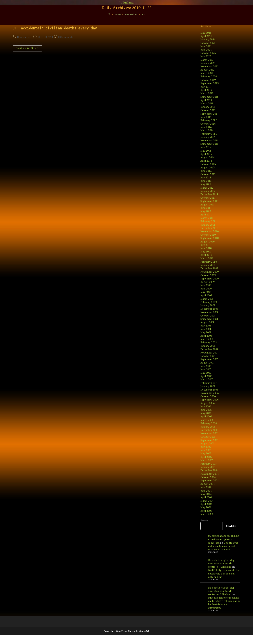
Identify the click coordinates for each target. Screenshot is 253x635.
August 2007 (207, 362)
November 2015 (209, 140)
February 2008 (208, 342)
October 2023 (208, 53)
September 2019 (209, 83)
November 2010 (209, 231)
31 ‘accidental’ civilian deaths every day (55, 28)
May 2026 (205, 32)
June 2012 (206, 180)
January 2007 (207, 386)
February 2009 (208, 302)
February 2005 (208, 463)
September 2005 (209, 440)
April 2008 (206, 335)
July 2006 (205, 406)
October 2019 (208, 80)
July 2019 (205, 86)
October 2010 (208, 234)
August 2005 (207, 443)
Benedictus (24, 37)
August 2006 (207, 403)
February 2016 (208, 133)
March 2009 (207, 298)
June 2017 (206, 117)
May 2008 (205, 332)
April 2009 (206, 295)
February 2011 (208, 221)
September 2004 (209, 480)
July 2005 (205, 446)
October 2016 (208, 123)
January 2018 (207, 106)
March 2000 (207, 514)
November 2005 (209, 433)
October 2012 (208, 174)
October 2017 (208, 110)
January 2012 (207, 191)
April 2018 (206, 100)
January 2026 (207, 39)
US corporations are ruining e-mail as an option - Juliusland (223, 539)
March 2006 (207, 420)
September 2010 (209, 238)
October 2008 (208, 315)
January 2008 (207, 345)
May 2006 (205, 413)
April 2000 (206, 510)
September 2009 (209, 278)
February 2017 (208, 120)
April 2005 (206, 457)
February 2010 (208, 261)
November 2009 (209, 271)
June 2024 (206, 49)
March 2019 (207, 93)
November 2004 (209, 473)
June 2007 (206, 369)
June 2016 (206, 127)
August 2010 (207, 241)
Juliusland (126, 2)
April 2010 (206, 255)
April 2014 (206, 160)
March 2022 (207, 73)
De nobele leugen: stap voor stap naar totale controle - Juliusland (221, 563)
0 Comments (66, 37)
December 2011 (209, 194)
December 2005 (209, 430)
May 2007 (205, 372)
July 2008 (205, 325)
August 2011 (207, 204)
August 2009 (207, 282)
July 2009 (205, 285)
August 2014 (207, 157)
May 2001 (205, 507)
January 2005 (207, 467)
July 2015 (205, 147)
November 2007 (209, 352)
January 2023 (207, 63)
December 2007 (209, 349)
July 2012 (205, 177)
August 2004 (207, 483)
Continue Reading (29, 49)
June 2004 (206, 490)
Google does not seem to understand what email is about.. (223, 546)
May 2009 (205, 292)
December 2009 (209, 268)
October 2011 (208, 197)
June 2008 (206, 329)
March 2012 (207, 187)
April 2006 (206, 416)
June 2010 (206, 248)
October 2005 (208, 436)
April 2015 (206, 154)
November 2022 (209, 66)
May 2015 (205, 150)
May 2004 (205, 494)
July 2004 (205, 487)
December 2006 (209, 389)
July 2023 (205, 56)
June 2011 (206, 208)
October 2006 (208, 396)
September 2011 (209, 201)
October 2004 (208, 477)
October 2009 (208, 275)
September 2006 (209, 399)
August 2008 (207, 322)
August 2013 (207, 167)
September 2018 (209, 96)
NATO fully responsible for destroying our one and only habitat (223, 573)
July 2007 (205, 366)
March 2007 (207, 379)
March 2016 (207, 130)
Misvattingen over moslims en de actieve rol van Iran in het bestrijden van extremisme (224, 602)
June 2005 (206, 450)
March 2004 (207, 500)
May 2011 (205, 211)
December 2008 (209, 308)
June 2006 (206, 409)
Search (204, 520)
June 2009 (206, 288)
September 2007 (209, 359)
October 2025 (208, 43)
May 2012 (205, 184)
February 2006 (208, 423)
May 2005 (205, 453)
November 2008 (209, 312)
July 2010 (205, 245)
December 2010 (209, 228)
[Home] (109, 14)
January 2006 (207, 426)
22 (143, 14)
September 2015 (209, 143)
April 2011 (206, 214)
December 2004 (209, 470)
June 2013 (206, 170)
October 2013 (208, 164)
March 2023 (207, 59)
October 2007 (208, 356)
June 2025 (206, 46)
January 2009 (207, 305)
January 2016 (207, 137)
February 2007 (208, 383)
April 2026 (206, 36)
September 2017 (209, 113)
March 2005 (207, 460)
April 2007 (206, 376)
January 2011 (207, 224)
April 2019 (206, 90)
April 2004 (206, 497)
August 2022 (207, 69)
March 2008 (207, 339)
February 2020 (208, 76)
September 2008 (209, 319)
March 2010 (207, 258)
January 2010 (207, 265)
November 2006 (209, 393)
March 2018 (207, 103)
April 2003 (206, 504)
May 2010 (205, 251)
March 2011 (207, 218)
